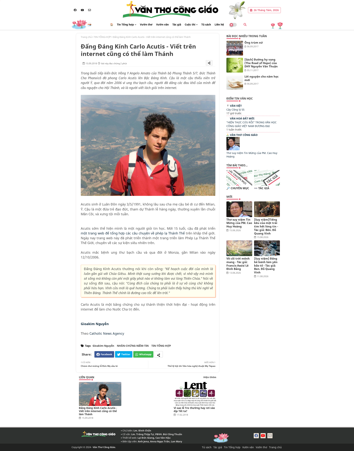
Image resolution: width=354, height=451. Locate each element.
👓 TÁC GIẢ (261, 188)
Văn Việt (236, 105)
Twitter (125, 354)
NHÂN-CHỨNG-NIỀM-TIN (133, 345)
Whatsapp (145, 354)
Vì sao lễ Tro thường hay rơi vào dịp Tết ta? (194, 409)
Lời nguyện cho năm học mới (261, 78)
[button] (245, 24)
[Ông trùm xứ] (234, 48)
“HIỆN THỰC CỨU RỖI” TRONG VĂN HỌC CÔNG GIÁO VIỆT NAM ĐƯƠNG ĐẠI (251, 124)
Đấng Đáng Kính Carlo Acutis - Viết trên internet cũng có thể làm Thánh (98, 411)
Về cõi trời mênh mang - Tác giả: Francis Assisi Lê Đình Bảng (238, 264)
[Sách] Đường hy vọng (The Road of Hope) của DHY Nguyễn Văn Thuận (261, 63)
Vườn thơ (146, 24)
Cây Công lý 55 (235, 109)
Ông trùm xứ (253, 42)
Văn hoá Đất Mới (242, 118)
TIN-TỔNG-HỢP (102, 37)
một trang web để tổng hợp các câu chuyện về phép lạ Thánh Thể (133, 233)
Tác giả (176, 24)
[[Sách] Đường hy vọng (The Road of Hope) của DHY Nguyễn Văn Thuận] (234, 65)
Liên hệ (219, 24)
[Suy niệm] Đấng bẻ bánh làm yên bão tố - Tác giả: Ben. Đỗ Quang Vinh (265, 265)
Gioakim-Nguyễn (103, 345)
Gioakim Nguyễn (95, 324)
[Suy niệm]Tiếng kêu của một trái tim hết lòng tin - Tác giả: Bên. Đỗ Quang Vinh (266, 226)
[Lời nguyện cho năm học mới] (234, 82)
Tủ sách (206, 24)
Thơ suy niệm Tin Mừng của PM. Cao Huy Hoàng (239, 223)
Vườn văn (162, 24)
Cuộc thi (190, 24)
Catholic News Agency (106, 333)
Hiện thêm (209, 377)
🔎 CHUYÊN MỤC (237, 188)
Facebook (106, 354)
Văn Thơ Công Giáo (244, 135)
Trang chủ (86, 37)
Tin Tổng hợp (125, 24)
